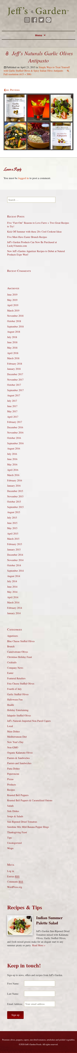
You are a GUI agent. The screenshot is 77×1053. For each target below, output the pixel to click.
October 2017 (14, 384)
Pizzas (10, 779)
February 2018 (14, 363)
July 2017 (12, 400)
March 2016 (13, 475)
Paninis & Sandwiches (18, 758)
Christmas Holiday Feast (19, 657)
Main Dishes (13, 731)
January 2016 (14, 485)
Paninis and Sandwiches (19, 763)
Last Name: (13, 993)
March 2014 (13, 602)
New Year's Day (15, 742)
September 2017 (15, 390)
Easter (10, 673)
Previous (12, 90)
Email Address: (15, 1004)
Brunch (11, 646)
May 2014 (12, 592)
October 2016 (14, 438)
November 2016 (15, 432)
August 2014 (13, 576)
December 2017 (15, 374)
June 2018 (12, 342)
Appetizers (12, 635)
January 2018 (14, 368)
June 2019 (12, 294)
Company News (15, 667)
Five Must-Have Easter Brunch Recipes (27, 237)
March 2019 (13, 310)
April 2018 (12, 353)
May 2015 (12, 528)
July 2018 (12, 337)
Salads (10, 805)
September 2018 (15, 326)
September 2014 (15, 570)
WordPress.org (14, 887)
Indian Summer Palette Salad (49, 920)
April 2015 (12, 533)
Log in (10, 871)
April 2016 (12, 470)
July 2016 (12, 454)
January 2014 (14, 613)
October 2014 (14, 565)
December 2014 (15, 554)
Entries (13, 876)
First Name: (13, 983)
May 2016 (12, 464)
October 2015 (14, 501)
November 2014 (15, 560)
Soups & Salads (15, 816)
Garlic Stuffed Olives (17, 694)
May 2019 (12, 300)
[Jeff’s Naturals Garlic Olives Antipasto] (38, 121)
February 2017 (14, 422)
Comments (15, 881)
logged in (23, 178)
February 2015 (14, 544)
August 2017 (13, 395)
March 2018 (13, 358)
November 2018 (15, 315)
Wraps (10, 848)
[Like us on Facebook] (34, 20)
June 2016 (12, 459)
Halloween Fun (15, 699)
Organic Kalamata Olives (20, 752)
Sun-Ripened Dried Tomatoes (22, 821)
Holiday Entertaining (17, 710)
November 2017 (15, 379)
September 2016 (15, 443)
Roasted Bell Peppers (17, 795)
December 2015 (15, 491)
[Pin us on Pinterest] (48, 20)
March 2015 (13, 538)
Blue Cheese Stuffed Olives (21, 641)
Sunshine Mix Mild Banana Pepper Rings (28, 827)
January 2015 (14, 549)
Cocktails (11, 662)
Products (11, 784)
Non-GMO (12, 747)
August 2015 (13, 512)
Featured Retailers (16, 678)
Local (10, 726)
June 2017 (12, 406)
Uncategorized (14, 843)
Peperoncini (13, 773)
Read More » (38, 945)
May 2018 (12, 347)
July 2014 (12, 581)
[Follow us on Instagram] (27, 20)
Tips (9, 837)
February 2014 (14, 607)
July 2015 (12, 517)
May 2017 (12, 411)
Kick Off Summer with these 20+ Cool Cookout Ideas (34, 231)
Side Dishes (13, 811)
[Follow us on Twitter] (41, 20)
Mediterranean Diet (17, 736)
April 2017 (12, 416)
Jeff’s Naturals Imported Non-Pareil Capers (29, 721)
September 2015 (15, 507)
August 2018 (13, 331)
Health (10, 705)
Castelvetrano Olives (17, 651)
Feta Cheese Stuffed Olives (20, 683)
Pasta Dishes (13, 768)
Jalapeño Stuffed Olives (19, 715)
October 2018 (14, 321)
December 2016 (15, 427)
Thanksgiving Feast (17, 832)
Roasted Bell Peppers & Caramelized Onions (29, 800)
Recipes (11, 789)
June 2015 (12, 523)
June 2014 (12, 586)
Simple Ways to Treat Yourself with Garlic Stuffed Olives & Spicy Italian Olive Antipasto (37, 68)
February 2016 (14, 480)
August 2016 (13, 448)
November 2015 (15, 496)
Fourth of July (14, 689)
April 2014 (12, 597)
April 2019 (12, 305)
